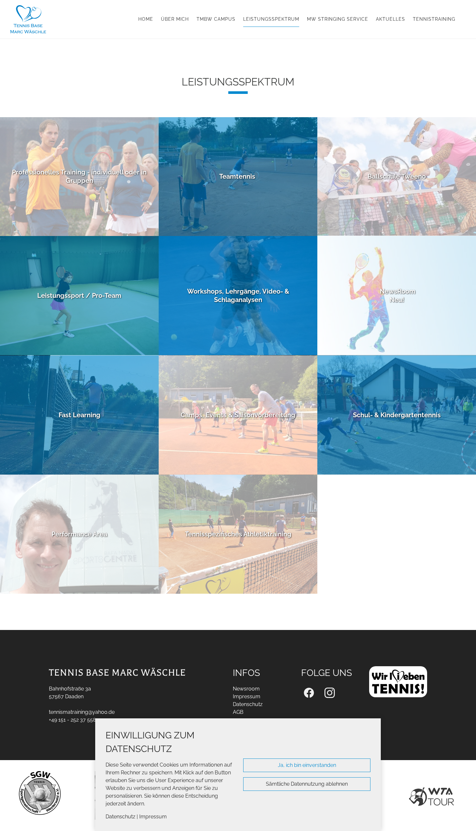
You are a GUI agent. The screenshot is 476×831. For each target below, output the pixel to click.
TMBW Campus (216, 19)
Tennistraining (434, 19)
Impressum (153, 817)
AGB (238, 712)
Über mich (175, 19)
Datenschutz (120, 817)
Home (145, 19)
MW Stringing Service (337, 19)
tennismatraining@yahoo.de (82, 712)
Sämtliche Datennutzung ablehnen (307, 784)
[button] (79, 176)
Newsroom (246, 689)
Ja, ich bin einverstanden (307, 765)
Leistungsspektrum (271, 19)
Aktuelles (390, 19)
